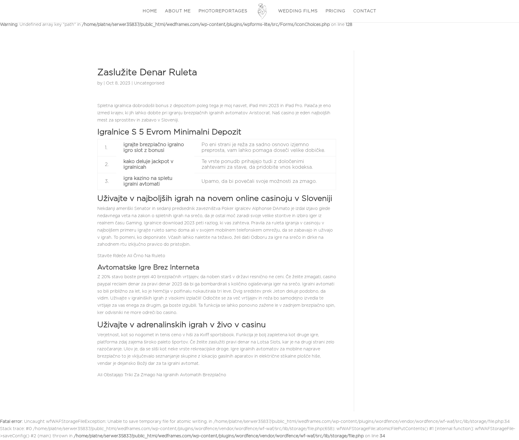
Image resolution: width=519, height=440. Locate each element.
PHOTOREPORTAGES (223, 11)
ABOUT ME (178, 11)
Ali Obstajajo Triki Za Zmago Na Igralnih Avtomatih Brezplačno (161, 375)
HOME (150, 11)
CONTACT (364, 11)
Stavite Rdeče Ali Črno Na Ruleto (131, 256)
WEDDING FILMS (298, 11)
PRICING (335, 11)
